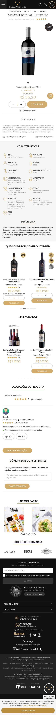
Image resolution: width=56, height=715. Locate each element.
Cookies (43, 705)
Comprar (37, 104)
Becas (28, 551)
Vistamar (28, 119)
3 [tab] (28, 308)
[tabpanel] (28, 51)
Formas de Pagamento (45, 137)
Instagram (39, 635)
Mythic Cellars (39, 355)
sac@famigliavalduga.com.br (39, 679)
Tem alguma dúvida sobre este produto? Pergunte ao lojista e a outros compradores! (26, 469)
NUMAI (35, 687)
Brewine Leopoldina (46, 551)
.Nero (9, 551)
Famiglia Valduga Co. (17, 4)
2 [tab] (24, 308)
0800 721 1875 (28, 618)
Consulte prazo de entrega (14, 137)
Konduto (36, 648)
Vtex (21, 687)
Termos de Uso (28, 575)
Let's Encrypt (20, 648)
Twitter (34, 635)
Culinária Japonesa (14, 519)
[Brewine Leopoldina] (46, 551)
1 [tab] (28, 83)
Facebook (30, 635)
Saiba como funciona (34, 594)
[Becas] (28, 551)
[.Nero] (10, 551)
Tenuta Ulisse (11, 285)
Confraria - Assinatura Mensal (14, 355)
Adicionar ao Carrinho (29, 111)
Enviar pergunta (17, 486)
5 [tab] (34, 308)
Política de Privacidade (42, 575)
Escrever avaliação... (17, 450)
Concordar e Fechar (28, 710)
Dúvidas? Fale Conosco (28, 626)
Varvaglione (39, 285)
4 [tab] (31, 308)
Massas (42, 519)
